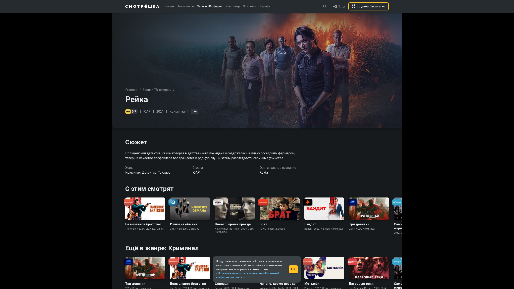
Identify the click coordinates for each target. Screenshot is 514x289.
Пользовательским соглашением (240, 273)
